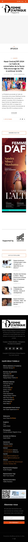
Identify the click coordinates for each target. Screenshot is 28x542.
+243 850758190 (8, 452)
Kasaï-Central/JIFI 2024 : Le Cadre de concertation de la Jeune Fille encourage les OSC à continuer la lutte (14, 66)
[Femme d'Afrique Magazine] (14, 9)
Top (14, 538)
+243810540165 (7, 446)
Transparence (21, 342)
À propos (5, 342)
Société (15, 58)
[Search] (25, 1)
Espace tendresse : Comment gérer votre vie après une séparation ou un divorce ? (19, 264)
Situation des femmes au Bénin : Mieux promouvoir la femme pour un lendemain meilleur (19, 277)
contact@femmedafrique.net (11, 456)
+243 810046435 (8, 450)
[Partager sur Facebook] (20, 119)
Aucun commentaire (19, 74)
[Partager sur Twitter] (22, 119)
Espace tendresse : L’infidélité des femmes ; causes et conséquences (19, 289)
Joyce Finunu (8, 119)
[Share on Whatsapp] (24, 119)
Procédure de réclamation (14, 344)
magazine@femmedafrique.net (11, 458)
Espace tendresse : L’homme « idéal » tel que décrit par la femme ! (19, 301)
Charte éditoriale (13, 342)
